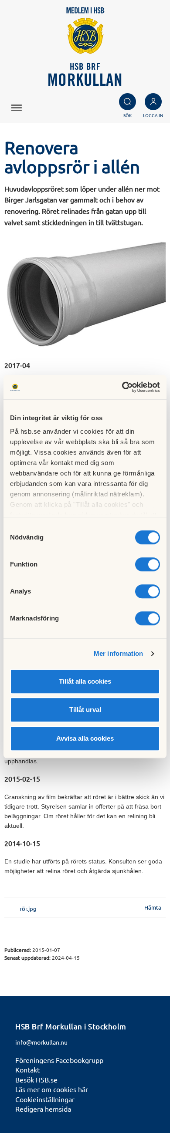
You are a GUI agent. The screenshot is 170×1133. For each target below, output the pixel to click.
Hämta (152, 907)
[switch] (147, 564)
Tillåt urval (85, 709)
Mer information (118, 653)
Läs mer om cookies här (51, 1089)
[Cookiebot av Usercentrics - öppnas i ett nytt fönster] (122, 387)
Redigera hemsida (43, 1108)
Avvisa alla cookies (85, 738)
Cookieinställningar (45, 1099)
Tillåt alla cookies (85, 681)
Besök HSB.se (36, 1079)
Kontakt (27, 1069)
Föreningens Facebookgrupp (59, 1059)
